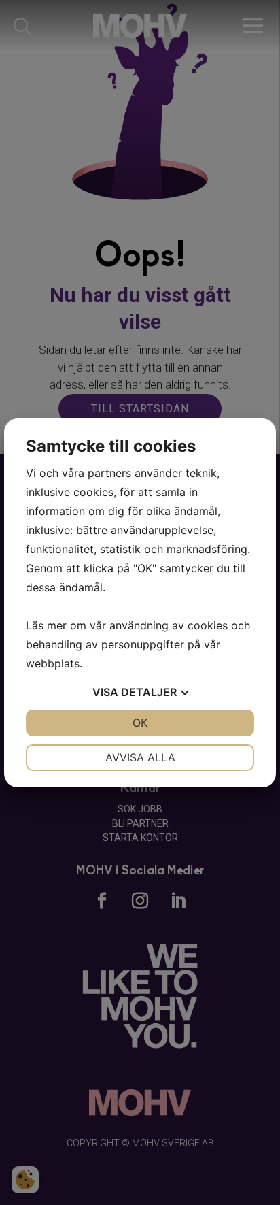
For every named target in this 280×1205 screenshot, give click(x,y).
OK (140, 722)
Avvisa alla (140, 757)
